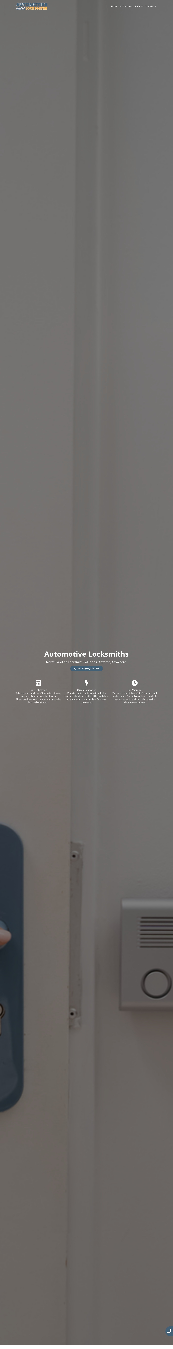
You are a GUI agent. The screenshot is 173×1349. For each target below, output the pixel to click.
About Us (139, 6)
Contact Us (151, 6)
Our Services (125, 6)
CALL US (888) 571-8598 (87, 668)
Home (114, 6)
